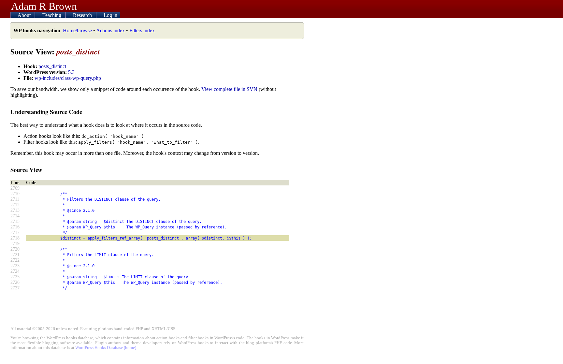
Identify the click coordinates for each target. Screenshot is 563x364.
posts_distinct (52, 66)
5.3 (71, 72)
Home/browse (77, 30)
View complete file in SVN (229, 89)
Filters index (142, 30)
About (25, 15)
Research (83, 15)
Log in (110, 15)
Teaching (52, 15)
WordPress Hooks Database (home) (105, 347)
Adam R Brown (44, 6)
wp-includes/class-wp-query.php (68, 78)
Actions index (110, 30)
